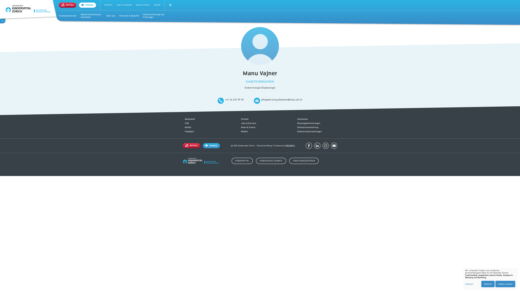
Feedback (189, 131)
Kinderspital (242, 161)
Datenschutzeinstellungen (309, 131)
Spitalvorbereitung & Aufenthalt (91, 16)
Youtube (334, 146)
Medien (157, 5)
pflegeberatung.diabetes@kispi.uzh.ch (281, 99)
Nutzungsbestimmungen (308, 123)
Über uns (110, 15)
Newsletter (190, 119)
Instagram (326, 146)
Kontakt (108, 5)
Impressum (302, 119)
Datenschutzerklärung (307, 127)
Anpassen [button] (469, 284)
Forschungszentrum (304, 161)
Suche (170, 5)
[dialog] (490, 278)
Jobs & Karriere (124, 5)
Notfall (188, 127)
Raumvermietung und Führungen (153, 16)
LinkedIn (317, 146)
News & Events (143, 5)
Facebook (309, 146)
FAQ (187, 123)
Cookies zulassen (505, 284)
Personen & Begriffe (129, 15)
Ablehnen (488, 284)
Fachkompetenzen (68, 15)
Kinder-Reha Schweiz (271, 161)
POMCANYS (290, 145)
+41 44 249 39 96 (234, 99)
